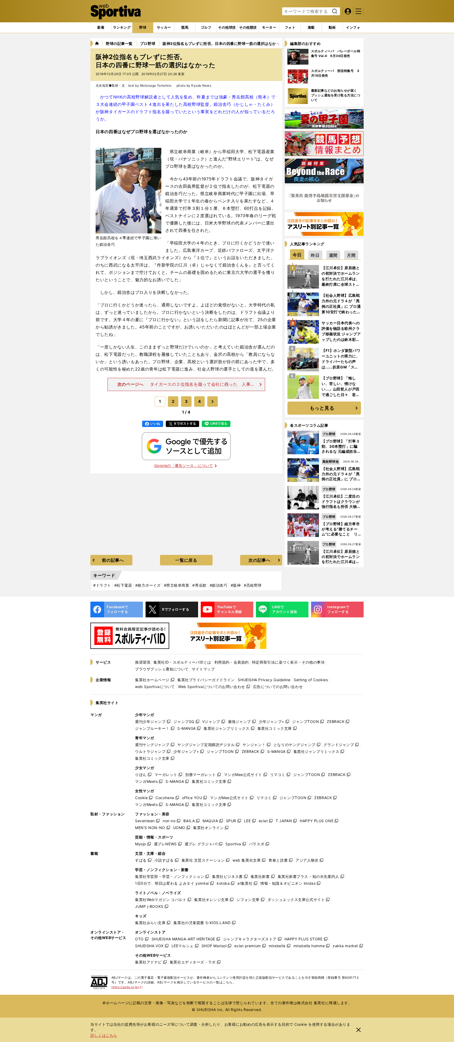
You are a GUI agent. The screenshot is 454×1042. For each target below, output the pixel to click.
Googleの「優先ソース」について (183, 465)
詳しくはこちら (103, 1035)
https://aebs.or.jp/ (127, 987)
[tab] (142, 27)
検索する (334, 11)
